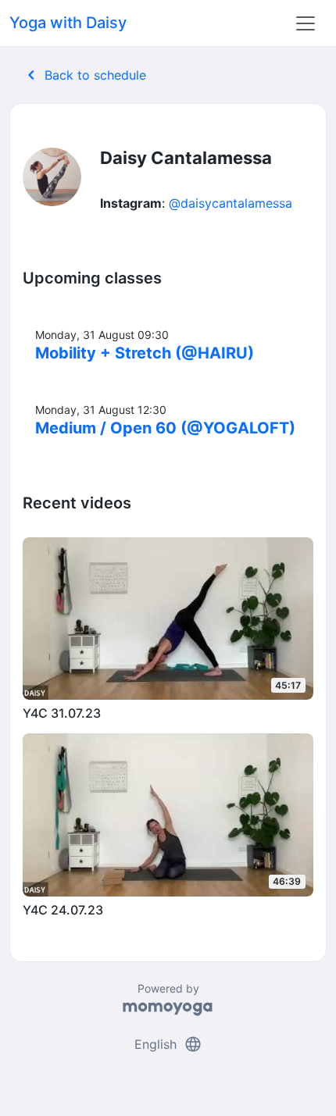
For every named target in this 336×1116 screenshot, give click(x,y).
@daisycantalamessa (230, 203)
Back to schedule (84, 75)
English (168, 1044)
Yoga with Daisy (68, 22)
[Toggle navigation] (305, 23)
